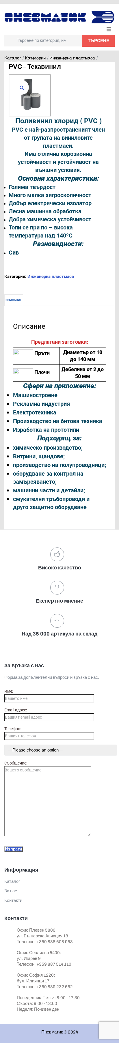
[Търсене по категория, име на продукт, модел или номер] (43, 40)
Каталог (12, 58)
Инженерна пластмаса (72, 58)
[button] (109, 29)
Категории (35, 58)
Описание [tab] (13, 300)
